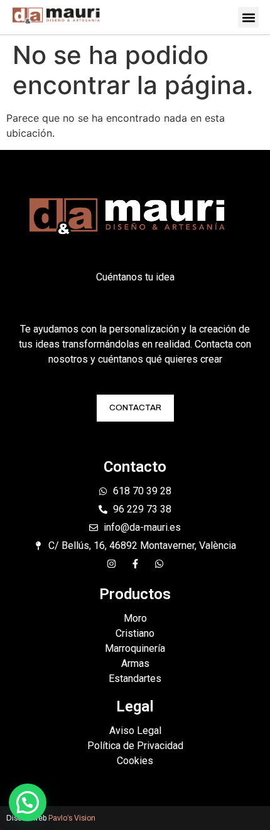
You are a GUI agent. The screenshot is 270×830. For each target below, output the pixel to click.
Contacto (135, 467)
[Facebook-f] (135, 563)
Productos (135, 594)
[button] (248, 17)
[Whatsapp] (159, 563)
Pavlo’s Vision (71, 818)
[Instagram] (111, 563)
